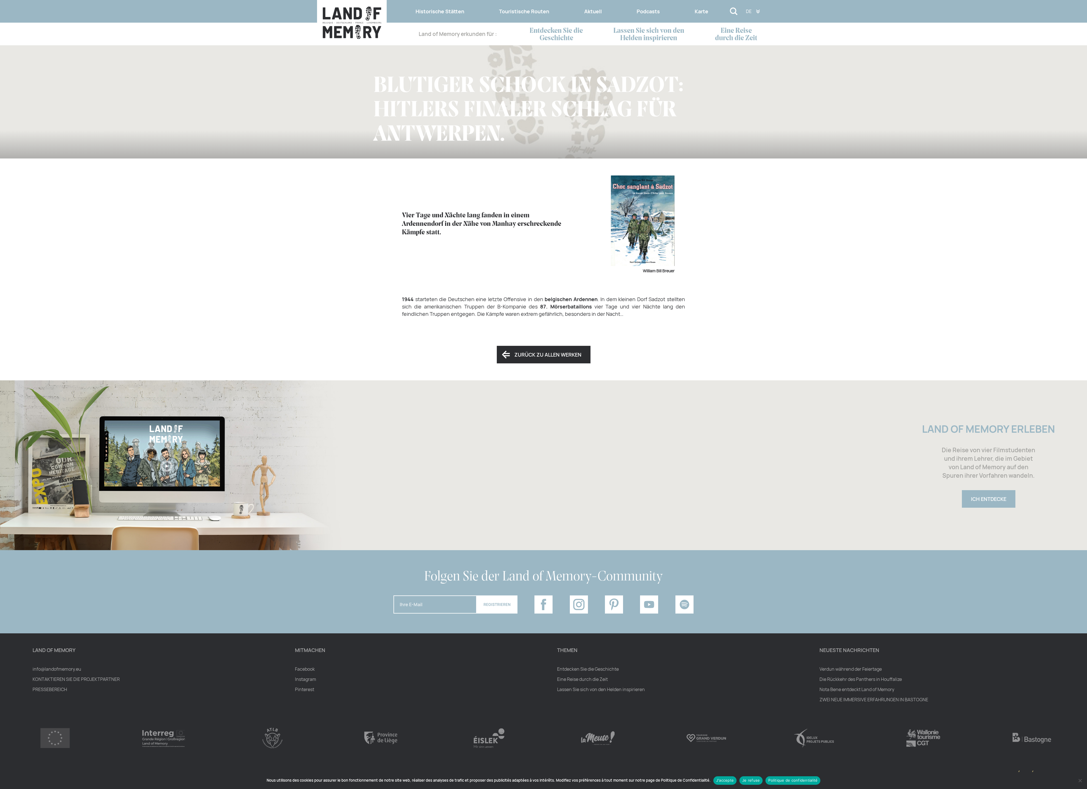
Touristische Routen (524, 11)
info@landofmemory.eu (57, 669)
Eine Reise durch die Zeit (736, 34)
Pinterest (304, 689)
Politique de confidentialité (793, 780)
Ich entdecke (988, 499)
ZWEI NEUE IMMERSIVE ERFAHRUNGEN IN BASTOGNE (873, 699)
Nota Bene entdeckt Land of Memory (856, 689)
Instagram (305, 679)
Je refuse (751, 780)
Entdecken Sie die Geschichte (556, 34)
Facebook (305, 669)
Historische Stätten (440, 11)
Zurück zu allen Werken (547, 354)
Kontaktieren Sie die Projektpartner (76, 679)
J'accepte (725, 780)
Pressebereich (50, 689)
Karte (701, 11)
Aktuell (593, 11)
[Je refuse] (1080, 780)
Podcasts (648, 11)
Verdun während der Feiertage (850, 669)
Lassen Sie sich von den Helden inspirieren (648, 34)
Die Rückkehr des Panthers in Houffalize (860, 679)
